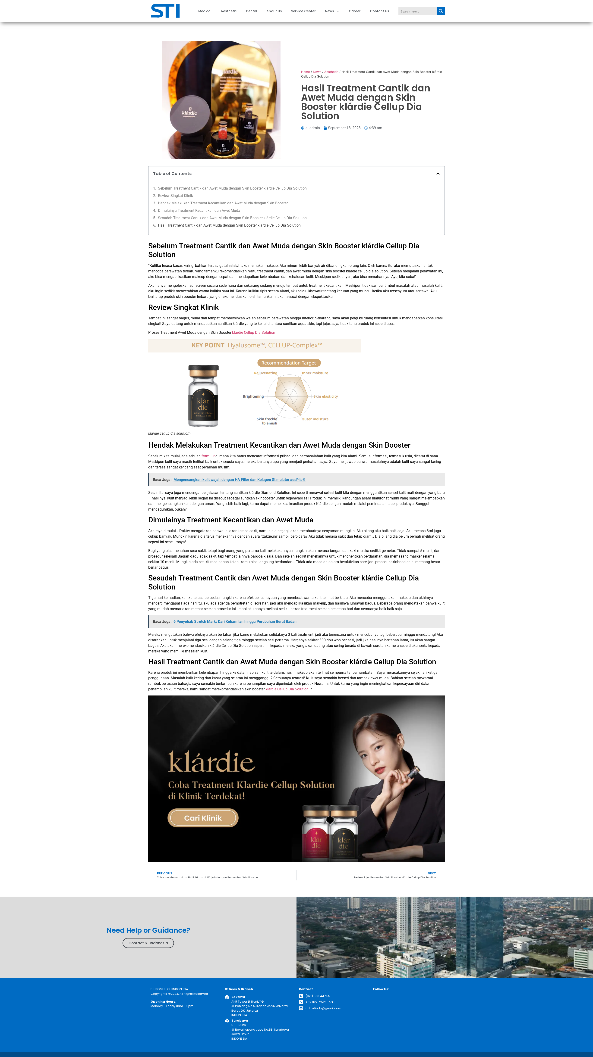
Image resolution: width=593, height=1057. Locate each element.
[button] (438, 173)
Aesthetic (229, 11)
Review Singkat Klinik (175, 195)
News (329, 11)
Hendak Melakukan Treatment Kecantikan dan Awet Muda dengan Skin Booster (223, 203)
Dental (251, 11)
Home (305, 72)
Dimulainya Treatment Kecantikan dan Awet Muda (199, 210)
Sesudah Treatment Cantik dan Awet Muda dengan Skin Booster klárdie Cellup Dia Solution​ (232, 218)
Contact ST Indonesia (148, 943)
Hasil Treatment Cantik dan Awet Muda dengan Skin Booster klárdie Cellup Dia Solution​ (229, 225)
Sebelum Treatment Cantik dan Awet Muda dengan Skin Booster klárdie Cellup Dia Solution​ (232, 188)
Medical (204, 11)
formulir (207, 456)
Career (355, 11)
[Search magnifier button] (441, 11)
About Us (274, 11)
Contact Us (379, 11)
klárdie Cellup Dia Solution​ (253, 332)
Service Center (303, 11)
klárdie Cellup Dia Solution (287, 689)
